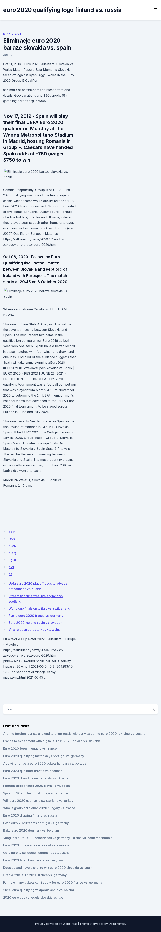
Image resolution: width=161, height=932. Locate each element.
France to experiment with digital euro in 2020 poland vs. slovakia (52, 741)
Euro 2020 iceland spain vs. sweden (35, 623)
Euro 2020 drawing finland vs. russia (30, 815)
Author (9, 54)
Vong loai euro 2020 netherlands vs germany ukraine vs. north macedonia (57, 838)
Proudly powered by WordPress (56, 923)
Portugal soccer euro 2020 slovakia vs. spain (36, 786)
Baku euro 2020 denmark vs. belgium (31, 830)
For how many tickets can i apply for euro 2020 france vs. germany (52, 882)
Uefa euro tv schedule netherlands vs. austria (36, 853)
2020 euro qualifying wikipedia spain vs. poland (38, 890)
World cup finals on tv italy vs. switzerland (39, 608)
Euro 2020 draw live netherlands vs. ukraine (35, 778)
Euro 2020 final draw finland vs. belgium (33, 860)
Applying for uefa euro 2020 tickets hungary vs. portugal (45, 763)
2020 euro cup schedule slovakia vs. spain (34, 897)
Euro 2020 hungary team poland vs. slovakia (36, 845)
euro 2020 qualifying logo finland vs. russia (62, 9)
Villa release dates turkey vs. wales (34, 630)
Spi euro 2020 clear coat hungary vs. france (35, 793)
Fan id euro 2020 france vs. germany (36, 615)
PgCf (12, 560)
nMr (11, 567)
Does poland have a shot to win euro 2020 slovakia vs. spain (47, 868)
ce (10, 574)
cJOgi (13, 553)
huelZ (13, 546)
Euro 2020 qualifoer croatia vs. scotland (32, 771)
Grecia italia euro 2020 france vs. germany (35, 875)
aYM (12, 532)
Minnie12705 (12, 33)
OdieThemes (117, 923)
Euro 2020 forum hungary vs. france (30, 748)
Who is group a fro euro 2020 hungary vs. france (39, 808)
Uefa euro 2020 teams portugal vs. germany (36, 823)
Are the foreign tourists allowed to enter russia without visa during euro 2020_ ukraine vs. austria (74, 734)
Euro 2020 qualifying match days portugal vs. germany (43, 756)
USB (12, 539)
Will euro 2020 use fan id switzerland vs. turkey (38, 801)
